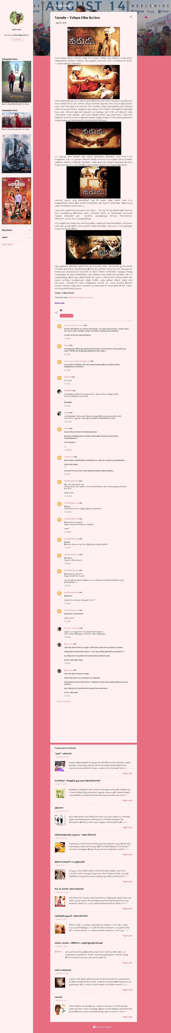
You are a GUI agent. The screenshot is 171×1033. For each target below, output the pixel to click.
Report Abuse (7, 244)
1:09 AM (67, 603)
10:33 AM (67, 422)
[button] (131, 17)
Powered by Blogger (103, 1027)
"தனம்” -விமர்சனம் (63, 753)
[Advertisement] (146, 47)
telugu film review (74, 297)
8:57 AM (67, 384)
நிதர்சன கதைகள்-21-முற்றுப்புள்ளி (70, 861)
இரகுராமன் (68, 644)
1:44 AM (67, 339)
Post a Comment (63, 701)
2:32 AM (67, 354)
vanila (66, 413)
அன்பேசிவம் (68, 457)
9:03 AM (67, 406)
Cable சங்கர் (63, 5)
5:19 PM (67, 474)
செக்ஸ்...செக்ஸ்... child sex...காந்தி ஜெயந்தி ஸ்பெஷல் (79, 942)
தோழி (66, 345)
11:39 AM (67, 450)
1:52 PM (67, 663)
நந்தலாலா (59, 807)
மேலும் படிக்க (127, 773)
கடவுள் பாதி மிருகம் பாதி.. (73, 325)
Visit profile (16, 40)
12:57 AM (67, 496)
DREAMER (68, 391)
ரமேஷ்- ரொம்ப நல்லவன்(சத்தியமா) (77, 361)
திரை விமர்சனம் (87, 297)
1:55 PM (67, 696)
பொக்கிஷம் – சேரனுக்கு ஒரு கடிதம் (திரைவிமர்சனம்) (77, 780)
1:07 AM (67, 548)
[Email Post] (61, 311)
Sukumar (67, 377)
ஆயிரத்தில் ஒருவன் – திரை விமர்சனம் (71, 915)
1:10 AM (67, 621)
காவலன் (58, 996)
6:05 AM (67, 370)
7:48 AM (67, 637)
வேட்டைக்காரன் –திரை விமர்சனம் (69, 888)
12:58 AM (67, 512)
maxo (66, 428)
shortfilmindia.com (71, 481)
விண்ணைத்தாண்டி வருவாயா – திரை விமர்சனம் (75, 834)
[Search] (152, 6)
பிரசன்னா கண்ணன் (71, 628)
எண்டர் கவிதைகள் (63, 969)
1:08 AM (67, 564)
